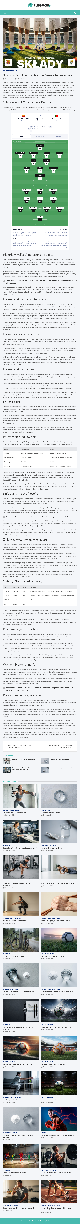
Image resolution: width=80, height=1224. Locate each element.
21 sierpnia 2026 (9, 888)
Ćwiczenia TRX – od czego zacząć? (24, 759)
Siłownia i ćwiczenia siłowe (12, 810)
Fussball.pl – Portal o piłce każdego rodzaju (45, 1221)
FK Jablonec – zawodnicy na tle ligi (53, 956)
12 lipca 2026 (8, 1175)
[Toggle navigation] (5, 12)
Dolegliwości (45, 810)
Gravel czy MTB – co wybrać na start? (15, 956)
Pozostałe (6, 845)
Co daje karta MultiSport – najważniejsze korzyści (21, 769)
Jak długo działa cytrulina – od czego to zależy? (19, 991)
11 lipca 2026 (8, 1210)
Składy (21, 136)
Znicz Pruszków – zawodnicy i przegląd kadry (18, 1064)
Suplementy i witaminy (48, 845)
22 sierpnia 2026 (9, 850)
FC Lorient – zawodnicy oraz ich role (53, 1100)
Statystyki (58, 136)
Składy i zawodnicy (10, 71)
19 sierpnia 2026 (9, 958)
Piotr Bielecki (20, 79)
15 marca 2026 (9, 79)
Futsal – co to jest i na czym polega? (15, 1172)
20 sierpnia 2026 (9, 923)
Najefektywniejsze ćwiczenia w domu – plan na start (20, 1100)
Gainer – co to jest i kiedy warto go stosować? (18, 1208)
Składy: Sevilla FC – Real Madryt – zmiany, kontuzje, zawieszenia (20, 746)
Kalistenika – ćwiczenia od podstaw (15, 921)
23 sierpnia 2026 (9, 815)
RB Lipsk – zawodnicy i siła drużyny (53, 1064)
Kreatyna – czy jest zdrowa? (60, 759)
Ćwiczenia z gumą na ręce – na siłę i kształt (55, 921)
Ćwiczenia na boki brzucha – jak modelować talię (57, 883)
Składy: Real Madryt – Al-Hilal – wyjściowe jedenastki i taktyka (59, 746)
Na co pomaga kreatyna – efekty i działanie (56, 1172)
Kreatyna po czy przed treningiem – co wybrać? (57, 991)
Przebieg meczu (40, 136)
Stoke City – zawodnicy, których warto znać (56, 1027)
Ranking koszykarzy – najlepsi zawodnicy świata (57, 1135)
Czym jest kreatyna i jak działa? (61, 768)
